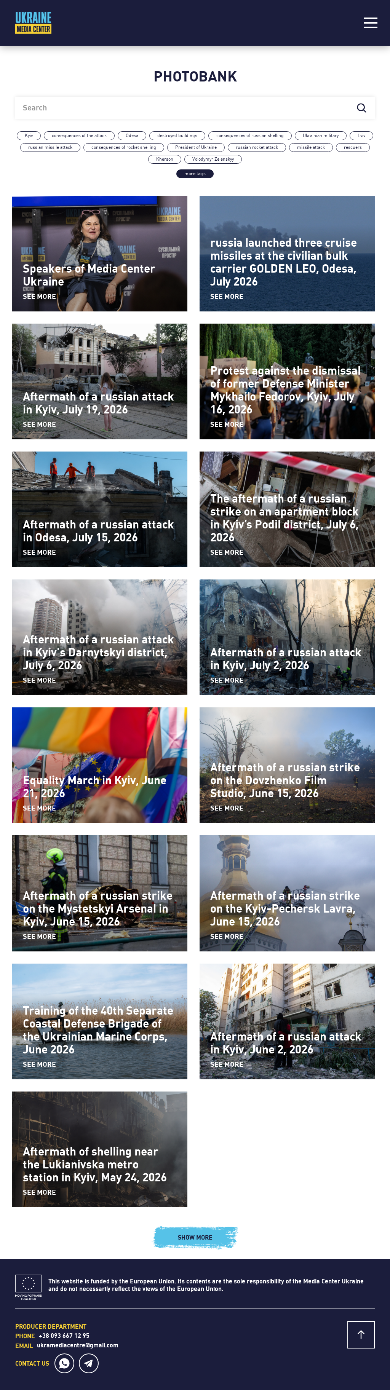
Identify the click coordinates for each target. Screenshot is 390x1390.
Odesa (132, 135)
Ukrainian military (321, 135)
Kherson (164, 159)
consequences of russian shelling (250, 135)
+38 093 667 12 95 (64, 1335)
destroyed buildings (177, 135)
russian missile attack (50, 147)
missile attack (311, 147)
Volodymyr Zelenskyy (213, 159)
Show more (195, 1237)
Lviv (361, 135)
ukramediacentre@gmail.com (77, 1345)
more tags (195, 173)
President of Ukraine (196, 147)
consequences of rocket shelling (123, 147)
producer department (50, 1326)
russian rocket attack (257, 147)
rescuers (353, 147)
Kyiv (29, 135)
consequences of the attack (79, 135)
